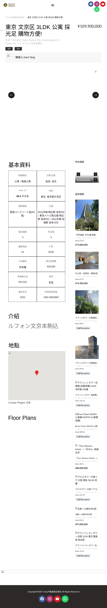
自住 (18, 49)
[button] (52, 5)
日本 (28, 402)
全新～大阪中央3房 (83, 514)
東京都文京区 (54, 197)
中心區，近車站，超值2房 (86, 273)
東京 (43, 197)
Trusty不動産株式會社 (15, 17)
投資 (9, 49)
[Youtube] (102, 4)
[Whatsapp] (96, 9)
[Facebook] (90, 4)
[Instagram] (96, 4)
